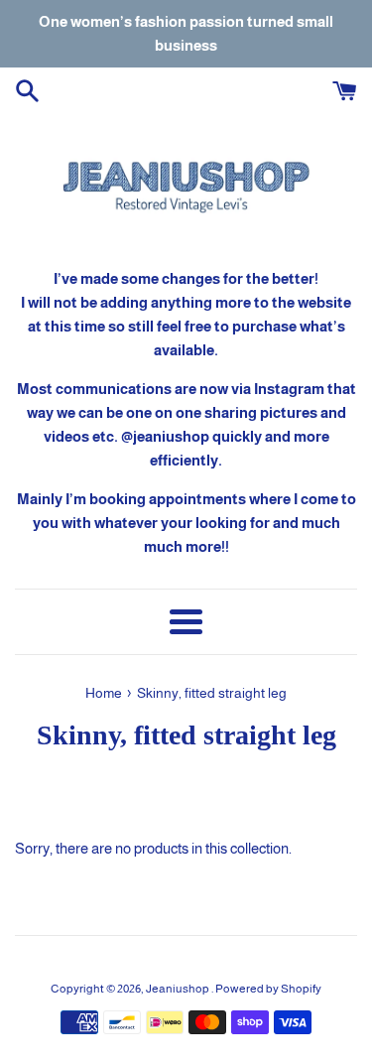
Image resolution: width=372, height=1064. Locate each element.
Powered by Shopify (268, 989)
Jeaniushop (178, 989)
